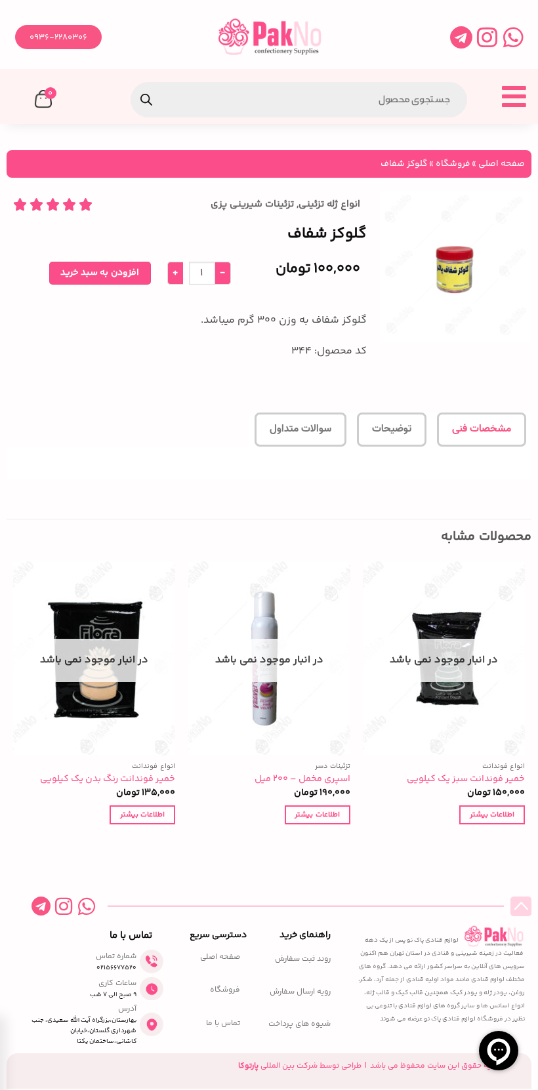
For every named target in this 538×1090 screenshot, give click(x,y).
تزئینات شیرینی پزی (252, 204)
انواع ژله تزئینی (329, 204)
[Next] (14, 704)
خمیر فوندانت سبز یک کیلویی (466, 779)
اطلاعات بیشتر (492, 814)
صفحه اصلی (501, 164)
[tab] (481, 430)
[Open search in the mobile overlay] (299, 99)
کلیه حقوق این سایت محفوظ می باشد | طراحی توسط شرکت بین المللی (368, 1066)
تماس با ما (223, 1024)
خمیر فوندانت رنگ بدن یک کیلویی (107, 779)
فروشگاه (453, 164)
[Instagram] (487, 37)
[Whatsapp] (513, 37)
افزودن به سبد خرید (99, 273)
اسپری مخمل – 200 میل (302, 779)
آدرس (127, 1009)
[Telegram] (460, 37)
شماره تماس (116, 956)
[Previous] (524, 704)
